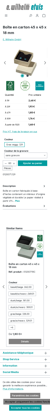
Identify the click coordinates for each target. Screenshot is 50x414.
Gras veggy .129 (14, 144)
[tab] (24, 193)
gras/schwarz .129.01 (21, 320)
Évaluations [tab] (9, 205)
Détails (25, 341)
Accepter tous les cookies (25, 407)
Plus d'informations (13, 388)
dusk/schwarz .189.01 (21, 307)
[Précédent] (5, 62)
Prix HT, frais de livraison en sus (20, 131)
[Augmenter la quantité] (14, 163)
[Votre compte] (37, 15)
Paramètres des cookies (25, 395)
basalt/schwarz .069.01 (22, 293)
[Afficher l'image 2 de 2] (27, 76)
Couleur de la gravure (16, 150)
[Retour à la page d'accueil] (25, 6)
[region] (25, 62)
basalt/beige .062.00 (21, 287)
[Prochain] (45, 62)
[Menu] (6, 15)
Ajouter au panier (32, 163)
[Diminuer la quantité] (6, 163)
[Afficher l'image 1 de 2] (22, 76)
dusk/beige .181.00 (20, 300)
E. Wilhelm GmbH (12, 39)
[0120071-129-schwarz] (25, 62)
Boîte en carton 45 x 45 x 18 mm (24, 266)
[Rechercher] (30, 15)
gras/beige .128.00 (19, 314)
